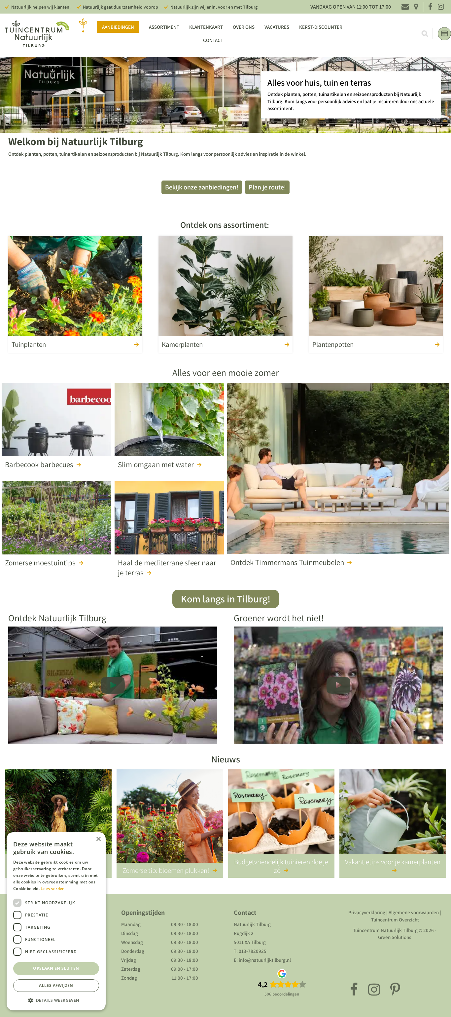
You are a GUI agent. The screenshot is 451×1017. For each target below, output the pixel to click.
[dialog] (56, 921)
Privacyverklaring (366, 912)
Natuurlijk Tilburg (252, 924)
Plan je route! (267, 187)
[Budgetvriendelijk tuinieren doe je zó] (281, 817)
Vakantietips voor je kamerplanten (392, 861)
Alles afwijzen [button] (56, 985)
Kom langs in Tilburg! (225, 598)
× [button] (98, 839)
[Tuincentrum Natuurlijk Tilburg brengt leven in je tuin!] (37, 34)
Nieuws (225, 759)
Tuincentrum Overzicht (395, 919)
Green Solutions (394, 937)
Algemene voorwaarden (414, 912)
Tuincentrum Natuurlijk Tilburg (385, 930)
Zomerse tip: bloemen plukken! (165, 870)
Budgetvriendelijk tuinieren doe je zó (281, 866)
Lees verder (52, 888)
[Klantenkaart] (444, 33)
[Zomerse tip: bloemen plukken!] (170, 817)
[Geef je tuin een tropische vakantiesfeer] (58, 817)
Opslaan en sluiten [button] (56, 968)
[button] (56, 1000)
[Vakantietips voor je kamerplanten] (392, 817)
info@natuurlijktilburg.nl (265, 960)
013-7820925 (252, 951)
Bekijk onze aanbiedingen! (201, 187)
